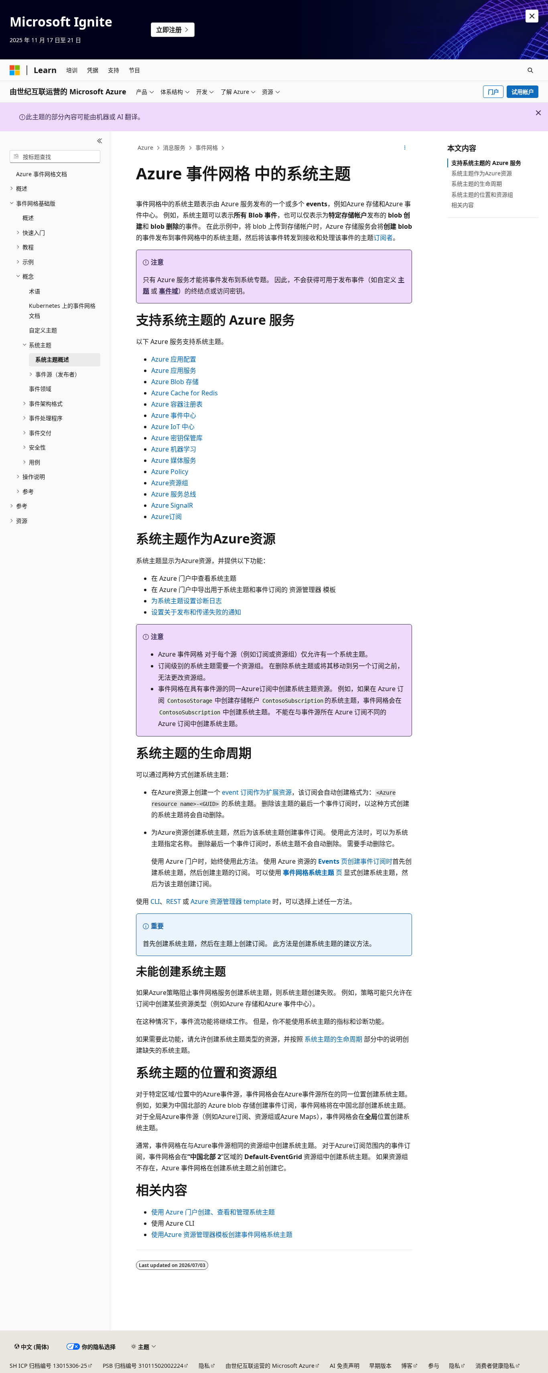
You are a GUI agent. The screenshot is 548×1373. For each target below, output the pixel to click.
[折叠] (100, 140)
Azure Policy (169, 471)
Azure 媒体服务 (173, 460)
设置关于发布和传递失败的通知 (196, 612)
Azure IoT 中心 (173, 426)
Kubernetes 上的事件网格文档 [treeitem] (62, 310)
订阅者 (383, 237)
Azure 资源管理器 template (231, 901)
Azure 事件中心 (173, 415)
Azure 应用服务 (173, 370)
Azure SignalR (172, 505)
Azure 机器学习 (173, 449)
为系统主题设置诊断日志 (186, 600)
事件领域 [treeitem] (40, 389)
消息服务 (174, 147)
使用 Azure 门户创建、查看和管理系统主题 (213, 1212)
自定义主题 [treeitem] (43, 330)
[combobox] (55, 156)
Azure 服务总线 (173, 494)
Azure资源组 (169, 482)
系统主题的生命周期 (333, 1039)
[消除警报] (532, 16)
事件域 (168, 291)
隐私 (204, 1365)
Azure (145, 147)
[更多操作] (405, 148)
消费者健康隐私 (495, 1365)
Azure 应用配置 (173, 359)
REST (173, 901)
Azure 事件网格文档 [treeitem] (41, 174)
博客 (406, 1365)
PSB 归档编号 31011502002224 (143, 1365)
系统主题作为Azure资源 (481, 173)
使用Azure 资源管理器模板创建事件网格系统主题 (221, 1234)
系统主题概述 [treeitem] (52, 359)
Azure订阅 (166, 516)
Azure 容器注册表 (177, 404)
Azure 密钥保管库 (177, 437)
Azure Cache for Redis (184, 393)
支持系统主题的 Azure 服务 (486, 163)
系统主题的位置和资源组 (482, 194)
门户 (493, 92)
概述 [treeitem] (28, 218)
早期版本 (380, 1365)
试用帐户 (522, 92)
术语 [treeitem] (34, 291)
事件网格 (206, 147)
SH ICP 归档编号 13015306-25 (48, 1365)
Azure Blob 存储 (175, 381)
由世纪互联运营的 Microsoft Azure (270, 1365)
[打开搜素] (530, 70)
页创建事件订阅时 (355, 861)
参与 (433, 1365)
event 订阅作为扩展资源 (257, 792)
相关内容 (462, 205)
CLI (155, 901)
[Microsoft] (15, 70)
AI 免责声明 (344, 1365)
